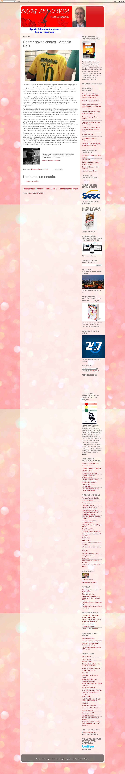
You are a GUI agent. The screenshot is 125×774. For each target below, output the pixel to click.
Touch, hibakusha (87, 134)
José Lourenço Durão (88, 687)
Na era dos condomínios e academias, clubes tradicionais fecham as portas (91, 106)
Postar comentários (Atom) (36, 193)
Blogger (86, 759)
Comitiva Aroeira (87, 471)
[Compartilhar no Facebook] (60, 169)
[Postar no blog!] (57, 169)
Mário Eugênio (86, 540)
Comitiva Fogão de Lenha (90, 479)
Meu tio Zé (85, 703)
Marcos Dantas (86, 696)
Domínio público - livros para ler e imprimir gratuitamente (91, 620)
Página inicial (51, 189)
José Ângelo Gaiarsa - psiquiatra (92, 690)
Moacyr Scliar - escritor (89, 705)
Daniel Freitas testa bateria (90, 510)
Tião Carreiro (86, 558)
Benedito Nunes (87, 661)
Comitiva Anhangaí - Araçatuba (91, 468)
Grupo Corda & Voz (88, 529)
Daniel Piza (85, 673)
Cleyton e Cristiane (88, 505)
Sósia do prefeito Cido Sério (90, 101)
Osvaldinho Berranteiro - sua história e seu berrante (90, 489)
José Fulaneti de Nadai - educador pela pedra (89, 680)
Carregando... (86, 180)
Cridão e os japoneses (89, 670)
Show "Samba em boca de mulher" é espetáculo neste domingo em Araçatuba (90, 95)
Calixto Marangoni (87, 500)
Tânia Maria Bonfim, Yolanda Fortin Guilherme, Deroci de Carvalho (91, 723)
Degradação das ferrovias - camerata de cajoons (90, 513)
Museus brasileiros (87, 624)
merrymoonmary (69, 759)
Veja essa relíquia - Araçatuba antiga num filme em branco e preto (91, 598)
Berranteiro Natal (87, 466)
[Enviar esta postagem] (52, 169)
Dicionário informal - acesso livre (92, 641)
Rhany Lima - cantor (88, 556)
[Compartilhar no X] (59, 169)
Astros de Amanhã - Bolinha (90, 498)
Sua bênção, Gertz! (88, 713)
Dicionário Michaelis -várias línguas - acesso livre (90, 644)
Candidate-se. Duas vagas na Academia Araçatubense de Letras (91, 129)
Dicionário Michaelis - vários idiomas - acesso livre (90, 616)
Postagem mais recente (33, 189)
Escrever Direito (87, 164)
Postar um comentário (31, 181)
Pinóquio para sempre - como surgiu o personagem (91, 112)
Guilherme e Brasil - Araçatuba (91, 531)
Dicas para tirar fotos (88, 638)
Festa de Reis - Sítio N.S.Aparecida (88, 485)
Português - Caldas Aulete (90, 628)
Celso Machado (87, 503)
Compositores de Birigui (89, 507)
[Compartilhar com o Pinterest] (62, 169)
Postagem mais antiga (68, 189)
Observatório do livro (88, 626)
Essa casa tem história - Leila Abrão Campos (91, 123)
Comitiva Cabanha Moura (90, 473)
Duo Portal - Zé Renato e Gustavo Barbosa (89, 521)
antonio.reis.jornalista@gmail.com (51, 160)
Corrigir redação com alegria (90, 162)
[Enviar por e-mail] (56, 169)
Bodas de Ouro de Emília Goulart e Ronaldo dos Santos (92, 664)
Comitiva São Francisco (89, 482)
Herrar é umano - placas (89, 171)
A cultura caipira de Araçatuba (91, 463)
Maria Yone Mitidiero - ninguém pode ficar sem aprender (91, 699)
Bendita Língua (86, 159)
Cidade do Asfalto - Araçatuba (91, 668)
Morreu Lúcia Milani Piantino (90, 708)
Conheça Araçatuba (88, 594)
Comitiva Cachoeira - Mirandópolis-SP (88, 476)
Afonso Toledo (86, 656)
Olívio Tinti (85, 551)
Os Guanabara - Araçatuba (90, 553)
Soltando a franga (87, 710)
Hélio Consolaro (89, 580)
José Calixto (86, 538)
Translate (96, 370)
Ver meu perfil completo (89, 582)
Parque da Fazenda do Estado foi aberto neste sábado (91, 144)
